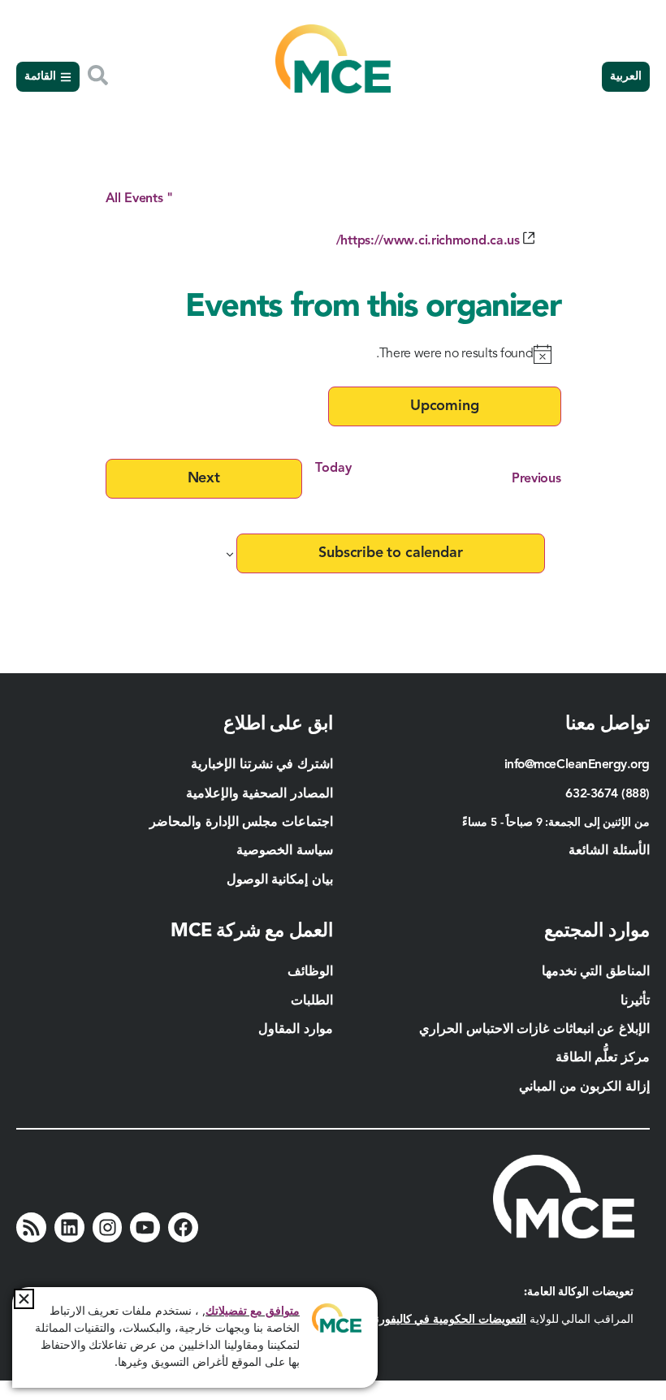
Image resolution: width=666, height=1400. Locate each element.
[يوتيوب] (145, 1227)
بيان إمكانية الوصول (280, 880)
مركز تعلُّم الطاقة (603, 1058)
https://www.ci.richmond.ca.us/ (428, 241)
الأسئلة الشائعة (609, 851)
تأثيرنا (635, 1001)
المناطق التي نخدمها (596, 972)
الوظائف (310, 972)
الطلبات (312, 1001)
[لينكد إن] (69, 1227)
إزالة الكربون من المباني (584, 1087)
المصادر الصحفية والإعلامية (259, 794)
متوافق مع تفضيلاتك (252, 1311)
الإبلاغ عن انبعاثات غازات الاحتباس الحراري (534, 1029)
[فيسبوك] (183, 1227)
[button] (24, 1299)
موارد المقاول (294, 1029)
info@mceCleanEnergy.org (577, 764)
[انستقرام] (108, 1227)
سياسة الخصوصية (284, 851)
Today (333, 468)
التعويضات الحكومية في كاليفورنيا (448, 1319)
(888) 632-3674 (607, 794)
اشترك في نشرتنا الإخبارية (262, 764)
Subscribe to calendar (390, 553)
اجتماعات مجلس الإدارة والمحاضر (241, 822)
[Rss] (31, 1227)
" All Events (139, 198)
